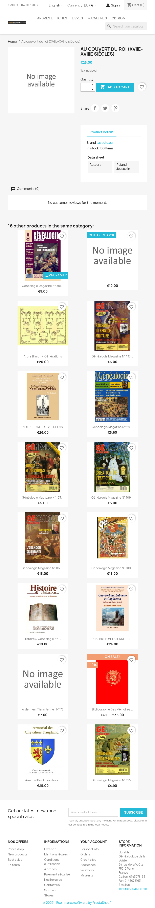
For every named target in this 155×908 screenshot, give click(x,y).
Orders (85, 854)
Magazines (97, 18)
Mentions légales (56, 854)
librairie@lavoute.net (133, 889)
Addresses (88, 865)
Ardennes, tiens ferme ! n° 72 (42, 709)
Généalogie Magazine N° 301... (42, 286)
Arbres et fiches (52, 18)
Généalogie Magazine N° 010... (112, 568)
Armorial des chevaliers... (42, 780)
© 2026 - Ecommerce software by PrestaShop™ (77, 903)
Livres (77, 18)
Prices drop (16, 849)
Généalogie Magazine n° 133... (112, 356)
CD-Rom (119, 18)
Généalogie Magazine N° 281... (112, 427)
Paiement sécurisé (57, 874)
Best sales (15, 859)
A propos (50, 869)
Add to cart (115, 87)
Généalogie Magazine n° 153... (42, 497)
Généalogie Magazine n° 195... (112, 780)
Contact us (52, 885)
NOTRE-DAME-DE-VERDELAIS (43, 427)
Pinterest (115, 108)
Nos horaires (53, 880)
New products (17, 854)
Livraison (50, 849)
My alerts (87, 875)
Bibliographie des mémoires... (112, 709)
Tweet (105, 108)
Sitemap (50, 890)
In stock (93, 148)
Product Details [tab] (101, 132)
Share (95, 108)
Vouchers (87, 870)
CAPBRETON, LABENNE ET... (112, 639)
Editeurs (14, 865)
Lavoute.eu (104, 143)
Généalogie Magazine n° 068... (43, 568)
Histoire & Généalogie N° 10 (43, 639)
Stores (49, 895)
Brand (91, 143)
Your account (94, 841)
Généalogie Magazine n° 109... (112, 497)
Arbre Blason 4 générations (43, 356)
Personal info (90, 849)
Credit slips (88, 859)
